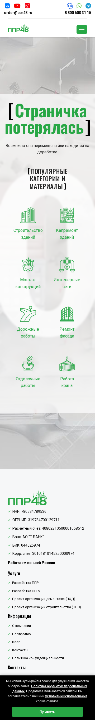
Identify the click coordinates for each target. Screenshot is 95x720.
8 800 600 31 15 (78, 13)
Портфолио (21, 634)
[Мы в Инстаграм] (27, 6)
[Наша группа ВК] (7, 6)
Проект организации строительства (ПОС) (46, 607)
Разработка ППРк (26, 591)
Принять (47, 712)
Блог (16, 642)
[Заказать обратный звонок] (70, 6)
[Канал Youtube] (17, 6)
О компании (21, 626)
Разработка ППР (25, 583)
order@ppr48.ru (18, 13)
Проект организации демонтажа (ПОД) (43, 599)
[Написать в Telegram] (88, 6)
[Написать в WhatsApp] (79, 6)
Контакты (20, 650)
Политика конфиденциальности (38, 658)
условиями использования (66, 696)
